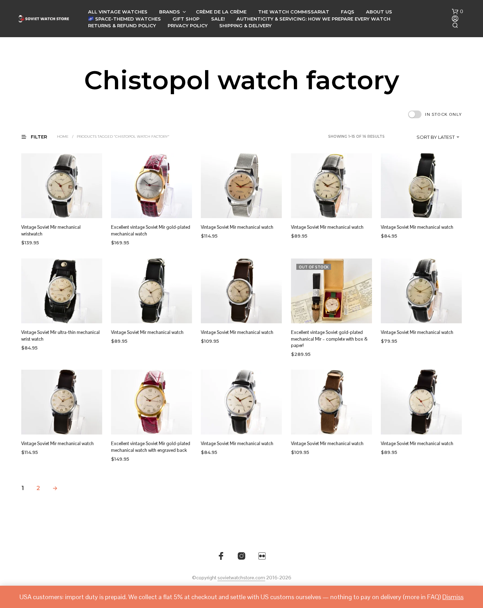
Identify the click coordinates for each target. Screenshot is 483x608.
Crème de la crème (221, 12)
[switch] (435, 114)
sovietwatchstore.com (241, 578)
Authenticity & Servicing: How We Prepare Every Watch (313, 19)
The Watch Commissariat (293, 12)
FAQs (347, 12)
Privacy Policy (188, 25)
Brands (169, 12)
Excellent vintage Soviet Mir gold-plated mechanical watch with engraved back (150, 447)
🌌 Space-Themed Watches (124, 19)
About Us (379, 12)
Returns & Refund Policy (122, 25)
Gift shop (186, 19)
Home (63, 136)
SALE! (218, 19)
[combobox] (425, 137)
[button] (457, 11)
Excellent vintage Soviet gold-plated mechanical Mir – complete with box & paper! (329, 338)
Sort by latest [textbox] (436, 137)
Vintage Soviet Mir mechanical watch (237, 227)
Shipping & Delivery (245, 25)
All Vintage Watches (117, 12)
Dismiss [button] (453, 597)
